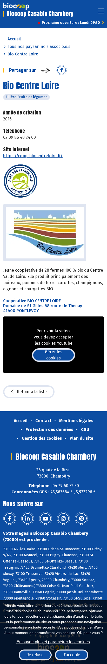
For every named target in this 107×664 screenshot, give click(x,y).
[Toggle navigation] (101, 12)
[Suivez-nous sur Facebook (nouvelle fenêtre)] (9, 518)
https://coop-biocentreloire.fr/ (33, 155)
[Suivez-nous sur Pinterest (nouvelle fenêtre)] (81, 518)
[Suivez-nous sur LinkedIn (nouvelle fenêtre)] (27, 518)
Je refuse (35, 655)
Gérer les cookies (53, 354)
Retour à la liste (32, 391)
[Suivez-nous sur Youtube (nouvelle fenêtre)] (45, 518)
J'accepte (71, 655)
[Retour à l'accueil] (16, 6)
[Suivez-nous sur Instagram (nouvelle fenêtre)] (63, 518)
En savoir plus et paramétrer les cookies (53, 642)
